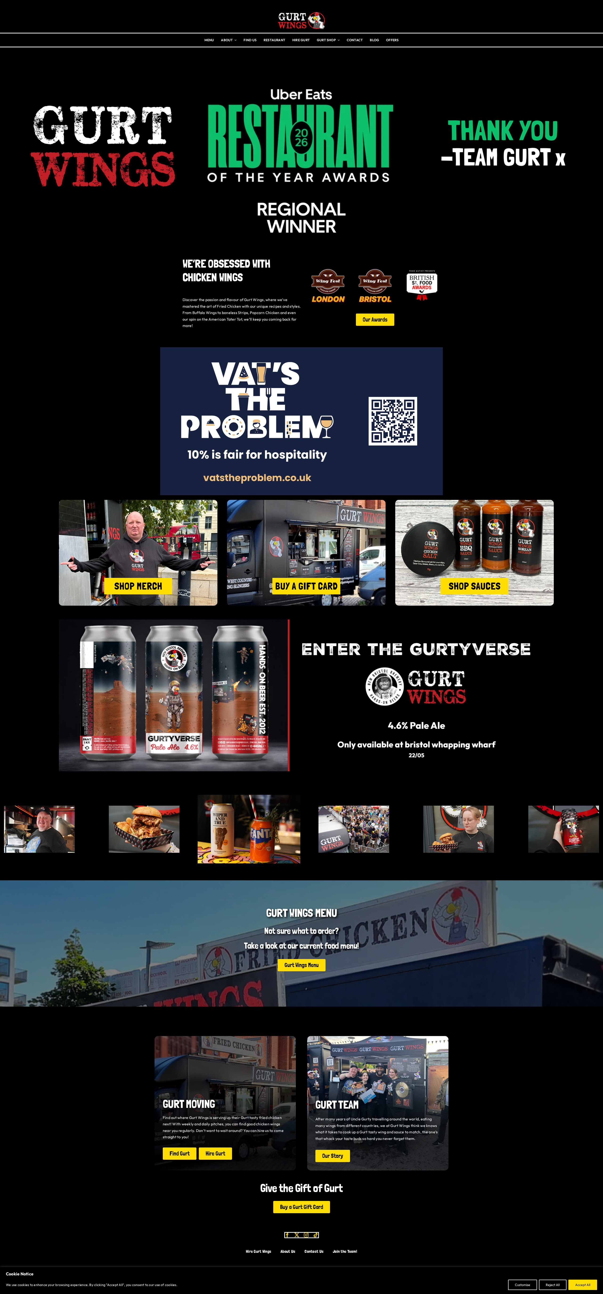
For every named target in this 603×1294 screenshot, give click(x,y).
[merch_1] (138, 501)
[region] (301, 1280)
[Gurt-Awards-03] (422, 266)
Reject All (553, 1285)
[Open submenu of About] (234, 40)
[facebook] (287, 1235)
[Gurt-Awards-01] (375, 266)
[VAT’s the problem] (301, 349)
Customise (522, 1285)
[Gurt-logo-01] (301, 10)
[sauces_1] (474, 501)
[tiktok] (315, 1235)
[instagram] (306, 1235)
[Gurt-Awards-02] (328, 266)
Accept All (582, 1285)
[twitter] (296, 1235)
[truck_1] (306, 501)
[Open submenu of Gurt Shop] (338, 40)
